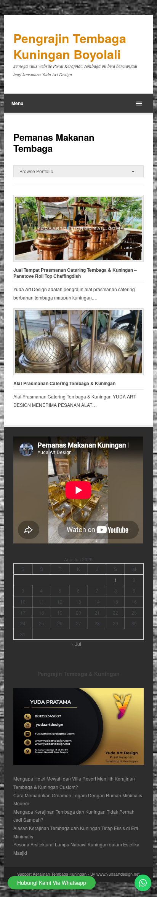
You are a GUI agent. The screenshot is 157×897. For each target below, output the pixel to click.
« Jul (76, 643)
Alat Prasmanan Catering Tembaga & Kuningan (64, 383)
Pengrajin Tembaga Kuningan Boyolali (69, 46)
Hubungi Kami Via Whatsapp (51, 882)
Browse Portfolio (36, 171)
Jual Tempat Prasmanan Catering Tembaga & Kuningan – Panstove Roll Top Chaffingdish (75, 273)
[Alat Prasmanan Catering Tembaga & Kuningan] (78, 341)
